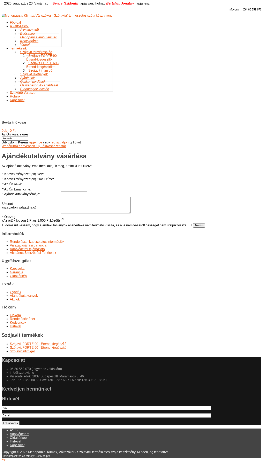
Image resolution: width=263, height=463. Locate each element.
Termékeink (38, 114)
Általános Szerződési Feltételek (33, 252)
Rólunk (15, 96)
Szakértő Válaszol (23, 92)
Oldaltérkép (18, 276)
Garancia (16, 272)
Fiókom (15, 315)
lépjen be (35, 142)
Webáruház (10, 146)
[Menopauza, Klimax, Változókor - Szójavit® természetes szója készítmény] (131, 15)
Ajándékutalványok (24, 295)
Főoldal (15, 22)
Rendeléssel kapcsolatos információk (37, 241)
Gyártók (15, 292)
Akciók (15, 299)
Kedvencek (18, 322)
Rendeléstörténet (22, 319)
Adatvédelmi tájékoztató (27, 249)
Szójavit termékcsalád (64, 114)
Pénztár (60, 146)
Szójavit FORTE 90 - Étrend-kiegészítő (42, 57)
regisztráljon (60, 142)
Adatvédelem (19, 434)
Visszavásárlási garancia (28, 245)
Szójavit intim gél (94, 114)
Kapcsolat (17, 100)
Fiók (43, 146)
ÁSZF (14, 430)
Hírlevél (15, 326)
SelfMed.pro (43, 455)
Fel (4, 459)
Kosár (50, 146)
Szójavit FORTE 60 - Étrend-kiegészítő (42, 65)
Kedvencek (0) (29, 146)
